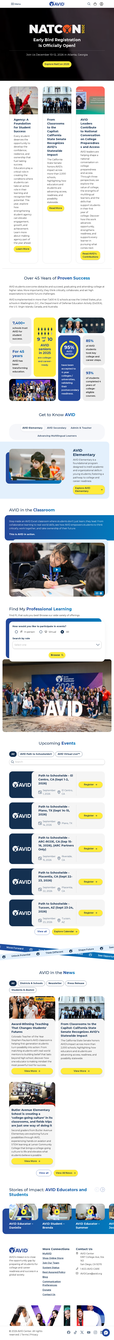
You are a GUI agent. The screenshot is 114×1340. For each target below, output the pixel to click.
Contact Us (49, 1294)
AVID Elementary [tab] (32, 428)
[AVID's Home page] (57, 4)
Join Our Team (51, 1263)
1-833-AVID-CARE (90, 1269)
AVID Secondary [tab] (56, 428)
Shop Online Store (53, 1258)
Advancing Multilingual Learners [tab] (57, 436)
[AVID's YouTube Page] (88, 1333)
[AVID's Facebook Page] (68, 1333)
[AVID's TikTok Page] (75, 1333)
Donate (47, 1290)
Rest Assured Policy (54, 1272)
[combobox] (54, 645)
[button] (102, 1189)
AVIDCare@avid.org (91, 1273)
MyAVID (47, 1253)
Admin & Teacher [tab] (81, 428)
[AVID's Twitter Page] (82, 1333)
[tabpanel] (57, 470)
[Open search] (89, 3)
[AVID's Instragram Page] (95, 1333)
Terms (24, 1334)
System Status (51, 1267)
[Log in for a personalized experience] (101, 4)
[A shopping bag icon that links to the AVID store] (95, 3)
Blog (45, 1277)
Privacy (34, 1334)
